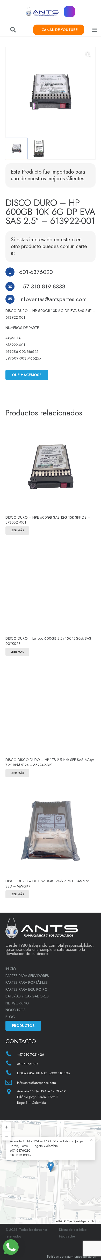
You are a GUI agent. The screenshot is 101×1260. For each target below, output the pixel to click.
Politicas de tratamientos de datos (71, 1256)
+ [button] (6, 1127)
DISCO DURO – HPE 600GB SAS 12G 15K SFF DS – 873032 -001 (47, 520)
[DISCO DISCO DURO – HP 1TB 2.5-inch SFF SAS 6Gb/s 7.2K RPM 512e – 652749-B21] (50, 710)
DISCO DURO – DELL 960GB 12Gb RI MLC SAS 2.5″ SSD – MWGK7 (47, 883)
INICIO (10, 968)
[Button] (69, 12)
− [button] (6, 1136)
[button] (12, 29)
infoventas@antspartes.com (52, 299)
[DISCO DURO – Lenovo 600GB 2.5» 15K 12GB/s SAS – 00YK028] (50, 588)
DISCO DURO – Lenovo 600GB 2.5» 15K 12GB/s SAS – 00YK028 (50, 641)
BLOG (10, 1016)
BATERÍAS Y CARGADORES (27, 996)
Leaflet (58, 1221)
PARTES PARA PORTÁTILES (26, 982)
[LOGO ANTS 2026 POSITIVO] (42, 11)
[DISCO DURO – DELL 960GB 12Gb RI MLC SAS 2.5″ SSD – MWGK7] (50, 831)
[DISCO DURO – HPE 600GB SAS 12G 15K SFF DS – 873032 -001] (50, 467)
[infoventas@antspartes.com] (12, 299)
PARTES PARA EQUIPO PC (26, 989)
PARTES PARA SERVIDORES (27, 975)
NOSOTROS (15, 1009)
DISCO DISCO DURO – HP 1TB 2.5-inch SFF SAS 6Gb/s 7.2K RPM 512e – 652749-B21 (49, 762)
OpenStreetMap (76, 1221)
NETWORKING (17, 1003)
